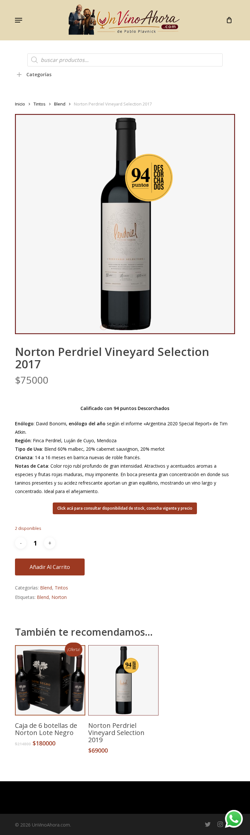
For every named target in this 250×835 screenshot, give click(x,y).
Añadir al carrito (50, 567)
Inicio (20, 104)
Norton (59, 597)
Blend (59, 104)
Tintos (40, 104)
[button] (18, 20)
